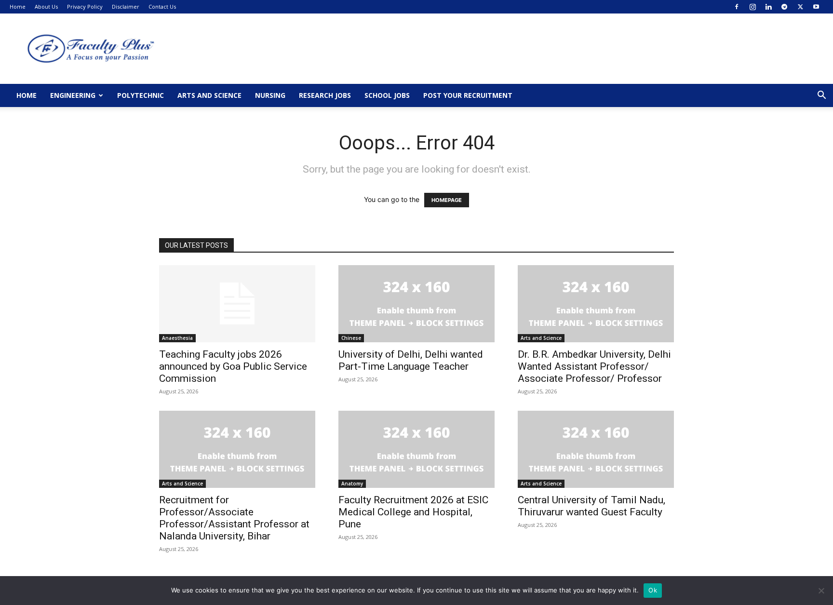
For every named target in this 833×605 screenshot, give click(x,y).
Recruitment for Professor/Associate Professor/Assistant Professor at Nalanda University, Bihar (234, 518)
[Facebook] (736, 6)
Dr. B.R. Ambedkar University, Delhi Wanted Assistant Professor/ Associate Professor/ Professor (594, 366)
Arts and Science (209, 95)
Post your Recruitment (467, 95)
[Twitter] (800, 6)
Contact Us (162, 6)
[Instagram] (752, 6)
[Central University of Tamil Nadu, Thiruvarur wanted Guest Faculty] (596, 449)
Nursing (270, 95)
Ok (652, 590)
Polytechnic (140, 95)
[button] (821, 96)
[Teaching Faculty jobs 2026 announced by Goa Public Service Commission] (237, 303)
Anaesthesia (177, 338)
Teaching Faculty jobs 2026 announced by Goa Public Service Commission (233, 366)
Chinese (351, 338)
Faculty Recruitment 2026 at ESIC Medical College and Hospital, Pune (413, 512)
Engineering (72, 95)
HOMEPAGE (446, 200)
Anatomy (352, 483)
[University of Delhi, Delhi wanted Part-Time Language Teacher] (416, 303)
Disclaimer (125, 6)
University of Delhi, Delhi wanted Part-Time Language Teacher (410, 360)
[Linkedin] (768, 6)
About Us (46, 6)
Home (18, 6)
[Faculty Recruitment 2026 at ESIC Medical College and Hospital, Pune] (416, 449)
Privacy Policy (85, 6)
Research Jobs (325, 95)
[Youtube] (816, 6)
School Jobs (387, 95)
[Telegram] (784, 6)
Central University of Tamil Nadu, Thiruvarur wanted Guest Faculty (591, 506)
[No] (821, 590)
